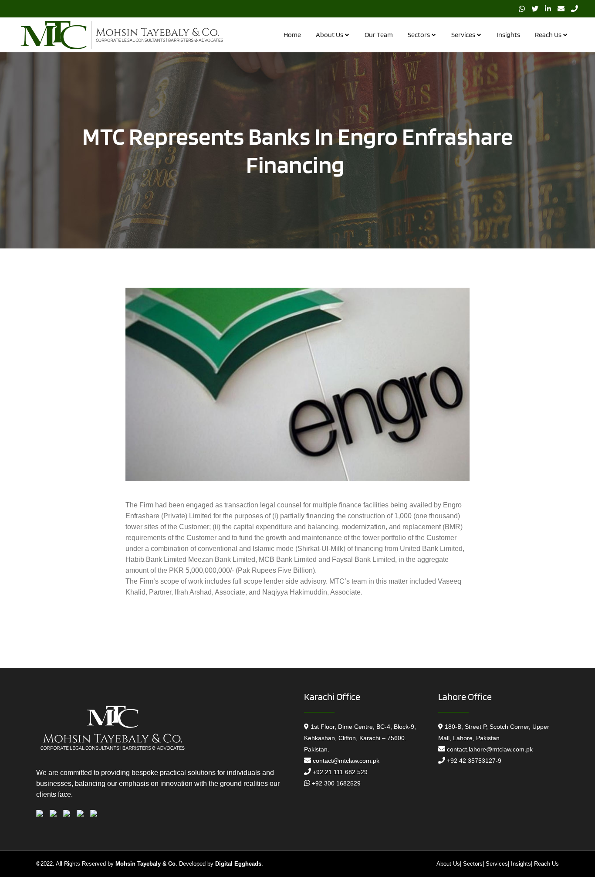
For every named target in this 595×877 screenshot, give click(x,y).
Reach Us (546, 863)
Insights (521, 863)
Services (497, 863)
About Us (448, 863)
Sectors (473, 863)
